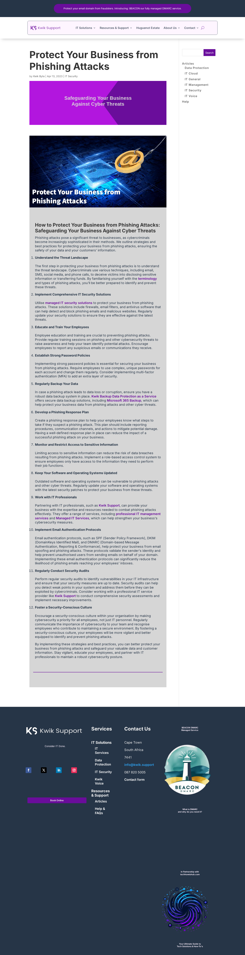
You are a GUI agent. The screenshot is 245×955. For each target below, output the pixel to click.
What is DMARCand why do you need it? (190, 810)
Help (185, 101)
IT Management (197, 84)
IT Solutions (84, 28)
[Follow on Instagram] (74, 770)
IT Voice (191, 96)
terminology (147, 278)
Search (209, 52)
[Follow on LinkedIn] (59, 770)
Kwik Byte (39, 76)
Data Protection (197, 68)
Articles (188, 63)
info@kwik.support (139, 765)
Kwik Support (109, 505)
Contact (189, 28)
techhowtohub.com (190, 874)
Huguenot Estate (148, 28)
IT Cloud (191, 73)
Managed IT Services (72, 518)
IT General (193, 79)
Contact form (134, 779)
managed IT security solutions (68, 303)
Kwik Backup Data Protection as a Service (123, 396)
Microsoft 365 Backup (124, 400)
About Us (170, 28)
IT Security (71, 76)
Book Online (57, 800)
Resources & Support (114, 28)
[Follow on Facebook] (28, 770)
